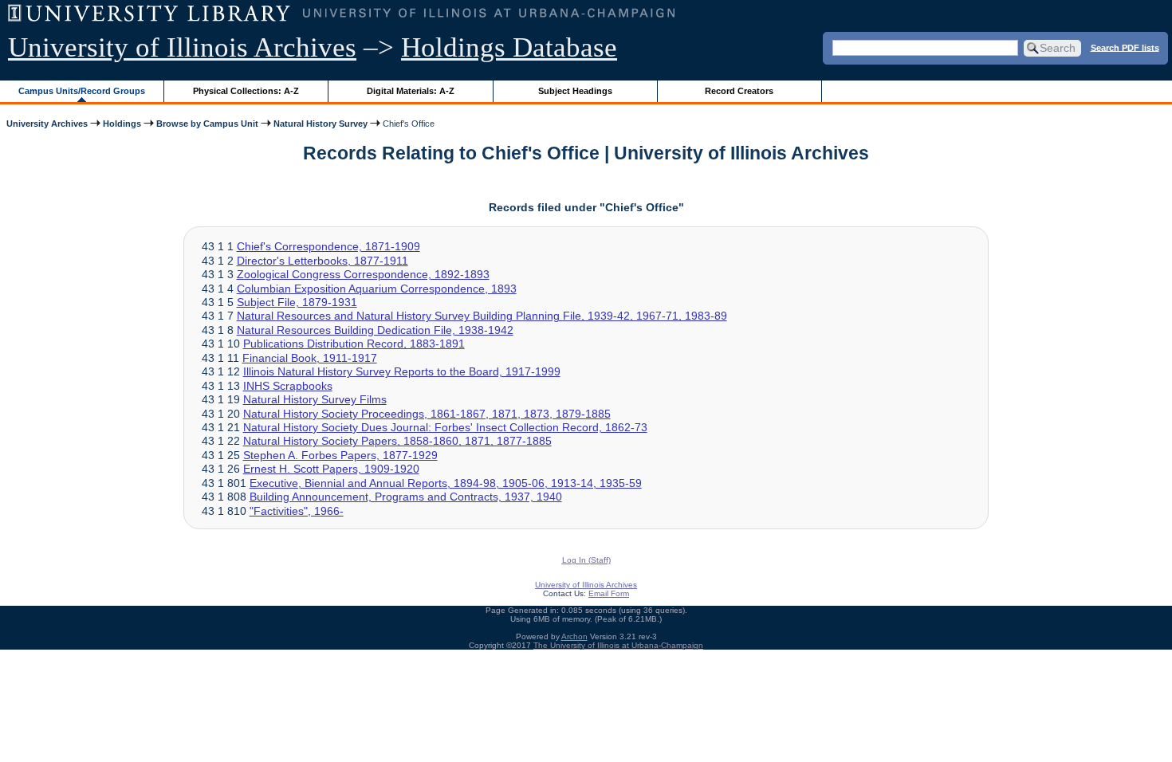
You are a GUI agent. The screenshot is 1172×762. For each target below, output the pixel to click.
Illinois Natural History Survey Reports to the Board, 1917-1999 (401, 371)
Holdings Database (509, 47)
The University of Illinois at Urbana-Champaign (618, 645)
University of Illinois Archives (182, 47)
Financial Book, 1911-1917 (309, 358)
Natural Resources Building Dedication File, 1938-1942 (375, 330)
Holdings (122, 123)
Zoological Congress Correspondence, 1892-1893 (363, 274)
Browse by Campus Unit (207, 123)
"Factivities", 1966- (297, 511)
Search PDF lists (1125, 47)
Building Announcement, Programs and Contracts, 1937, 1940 (406, 496)
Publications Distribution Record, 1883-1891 (354, 343)
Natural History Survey (320, 123)
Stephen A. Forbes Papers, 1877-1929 (340, 455)
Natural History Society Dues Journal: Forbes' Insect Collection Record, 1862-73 (445, 427)
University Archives (47, 123)
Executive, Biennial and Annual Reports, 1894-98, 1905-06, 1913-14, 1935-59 (446, 483)
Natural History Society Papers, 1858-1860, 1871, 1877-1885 (397, 440)
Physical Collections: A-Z (246, 91)
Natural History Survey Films (315, 399)
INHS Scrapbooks (287, 385)
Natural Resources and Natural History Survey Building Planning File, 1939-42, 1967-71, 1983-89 (482, 315)
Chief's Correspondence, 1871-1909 (328, 246)
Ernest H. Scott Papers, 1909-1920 (331, 468)
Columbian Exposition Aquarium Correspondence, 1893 (377, 288)
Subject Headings (575, 91)
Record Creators (739, 91)
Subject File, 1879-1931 (297, 302)
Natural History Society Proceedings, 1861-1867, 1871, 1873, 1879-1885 (427, 413)
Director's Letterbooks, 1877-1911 (322, 260)
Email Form (608, 593)
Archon (574, 636)
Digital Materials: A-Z (410, 91)
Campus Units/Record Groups (81, 91)
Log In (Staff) (586, 560)
